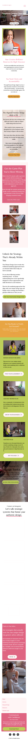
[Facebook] (14, 734)
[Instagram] (10, 734)
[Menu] (24, 6)
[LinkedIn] (18, 734)
